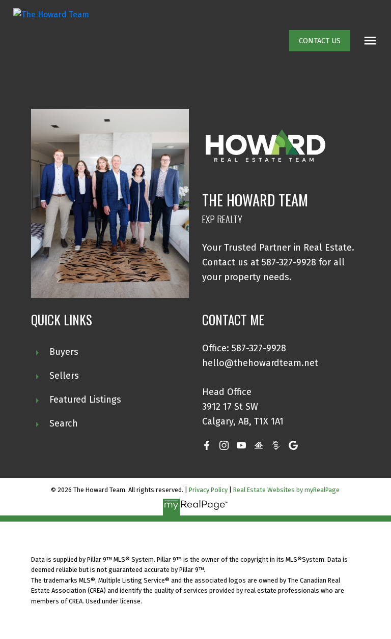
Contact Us (320, 40)
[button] (319, 40)
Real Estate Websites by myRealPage (286, 490)
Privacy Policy (208, 490)
